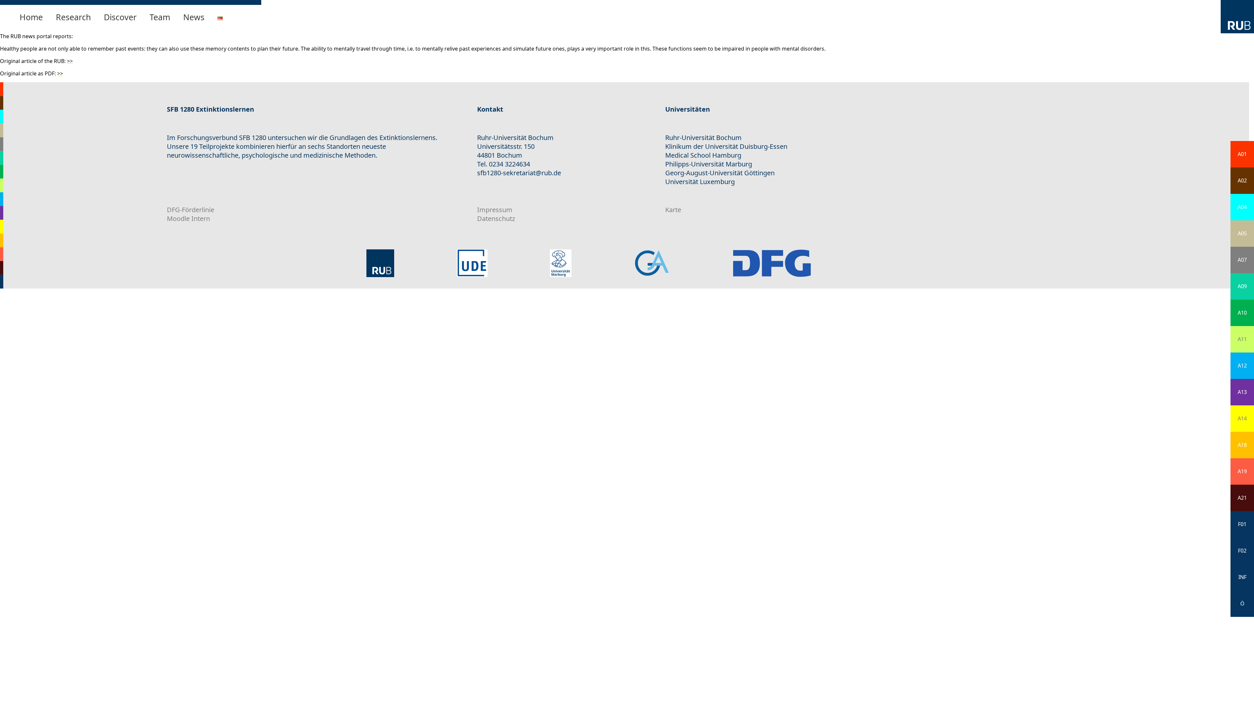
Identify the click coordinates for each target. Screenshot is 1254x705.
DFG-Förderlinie (190, 209)
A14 (1242, 418)
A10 (1242, 312)
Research (73, 17)
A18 (1242, 444)
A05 (1242, 233)
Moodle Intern (188, 218)
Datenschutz (496, 218)
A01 (1242, 154)
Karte (673, 209)
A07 (1242, 259)
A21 (1242, 497)
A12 (1242, 365)
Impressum (494, 209)
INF (1242, 577)
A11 (1242, 339)
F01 (1242, 524)
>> (70, 61)
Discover (120, 17)
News (193, 17)
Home (31, 17)
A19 (1242, 471)
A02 (1242, 180)
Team (160, 17)
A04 (1242, 207)
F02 (1242, 550)
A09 (1242, 286)
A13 (1242, 392)
